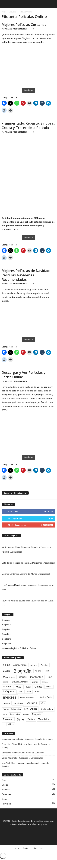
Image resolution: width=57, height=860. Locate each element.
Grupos (38, 686)
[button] (52, 4)
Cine (49, 677)
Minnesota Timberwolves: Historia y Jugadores (23, 753)
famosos (7, 686)
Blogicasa (6, 625)
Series (31, 719)
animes (33, 665)
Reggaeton (37, 714)
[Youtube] (39, 830)
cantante (23, 677)
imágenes (8, 691)
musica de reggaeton (28, 697)
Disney (35, 682)
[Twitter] (32, 830)
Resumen (8, 719)
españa (45, 682)
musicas (18, 703)
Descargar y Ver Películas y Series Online (23, 374)
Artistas (44, 665)
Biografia (22, 670)
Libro (20, 692)
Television (44, 719)
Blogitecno (6, 639)
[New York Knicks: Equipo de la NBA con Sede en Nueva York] (28, 595)
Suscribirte (47, 525)
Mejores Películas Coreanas (24, 24)
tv (3, 724)
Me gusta (48, 511)
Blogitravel (6, 643)
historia (49, 686)
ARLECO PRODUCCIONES (16, 29)
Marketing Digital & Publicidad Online (19, 648)
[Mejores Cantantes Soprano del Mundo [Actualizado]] (28, 568)
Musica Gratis (45, 697)
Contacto (27, 848)
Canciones (9, 677)
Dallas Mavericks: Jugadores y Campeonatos (22, 758)
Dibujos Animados (20, 682)
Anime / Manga (19, 665)
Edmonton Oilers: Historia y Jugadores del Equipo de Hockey (26, 746)
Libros (28, 692)
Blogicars (6, 620)
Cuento (6, 682)
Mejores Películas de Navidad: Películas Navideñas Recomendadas (26, 275)
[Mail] (25, 830)
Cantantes (36, 677)
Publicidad (38, 848)
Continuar (28, 90)
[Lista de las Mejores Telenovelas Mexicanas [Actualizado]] (28, 557)
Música (31, 703)
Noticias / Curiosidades (12, 709)
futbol (28, 686)
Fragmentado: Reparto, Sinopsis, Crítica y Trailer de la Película (28, 125)
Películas (47, 709)
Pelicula (30, 709)
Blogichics (6, 634)
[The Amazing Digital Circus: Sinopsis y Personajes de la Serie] (28, 579)
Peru (5, 714)
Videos (11, 724)
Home (16, 848)
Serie (20, 719)
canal (38, 671)
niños (43, 703)
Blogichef (6, 629)
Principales (15, 714)
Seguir (49, 518)
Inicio (4, 12)
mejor (37, 691)
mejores (9, 697)
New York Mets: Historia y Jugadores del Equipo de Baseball (25, 765)
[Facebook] (18, 830)
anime (6, 665)
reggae (26, 714)
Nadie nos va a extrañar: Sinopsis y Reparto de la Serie (27, 739)
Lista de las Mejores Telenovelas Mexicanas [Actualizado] (28, 563)
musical (6, 703)
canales (47, 671)
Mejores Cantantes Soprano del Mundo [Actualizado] (26, 574)
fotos (18, 686)
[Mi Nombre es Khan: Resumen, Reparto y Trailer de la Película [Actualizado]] (28, 542)
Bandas (6, 671)
